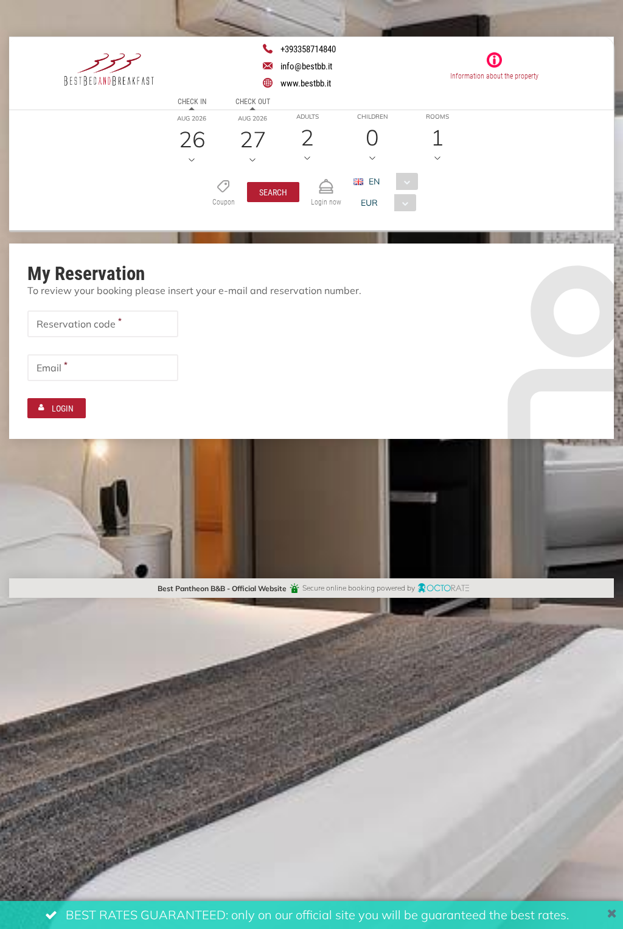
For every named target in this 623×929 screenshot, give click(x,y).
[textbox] (102, 323)
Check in (192, 101)
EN (374, 181)
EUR (369, 202)
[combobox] (390, 181)
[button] (273, 192)
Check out (252, 101)
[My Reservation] (326, 181)
